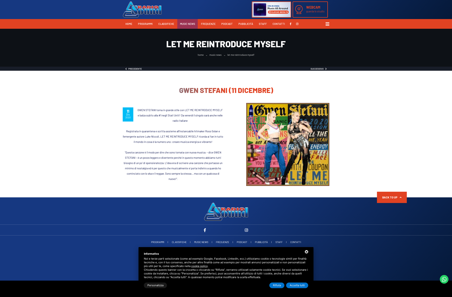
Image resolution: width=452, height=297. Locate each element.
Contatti (279, 23)
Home (128, 23)
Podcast (227, 23)
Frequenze (208, 23)
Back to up (390, 197)
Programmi (145, 23)
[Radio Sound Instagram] (297, 23)
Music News (187, 23)
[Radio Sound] (142, 9)
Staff (263, 23)
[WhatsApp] (444, 279)
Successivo (318, 68)
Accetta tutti (297, 285)
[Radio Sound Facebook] (290, 23)
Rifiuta (277, 285)
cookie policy (199, 266)
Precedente (134, 68)
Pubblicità (246, 23)
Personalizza (155, 285)
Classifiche (166, 23)
